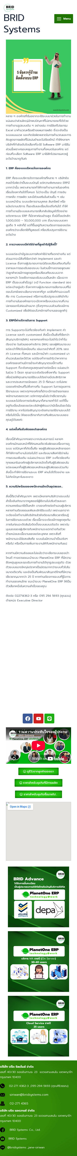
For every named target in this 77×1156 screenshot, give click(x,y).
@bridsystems (16, 1147)
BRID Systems (22, 23)
